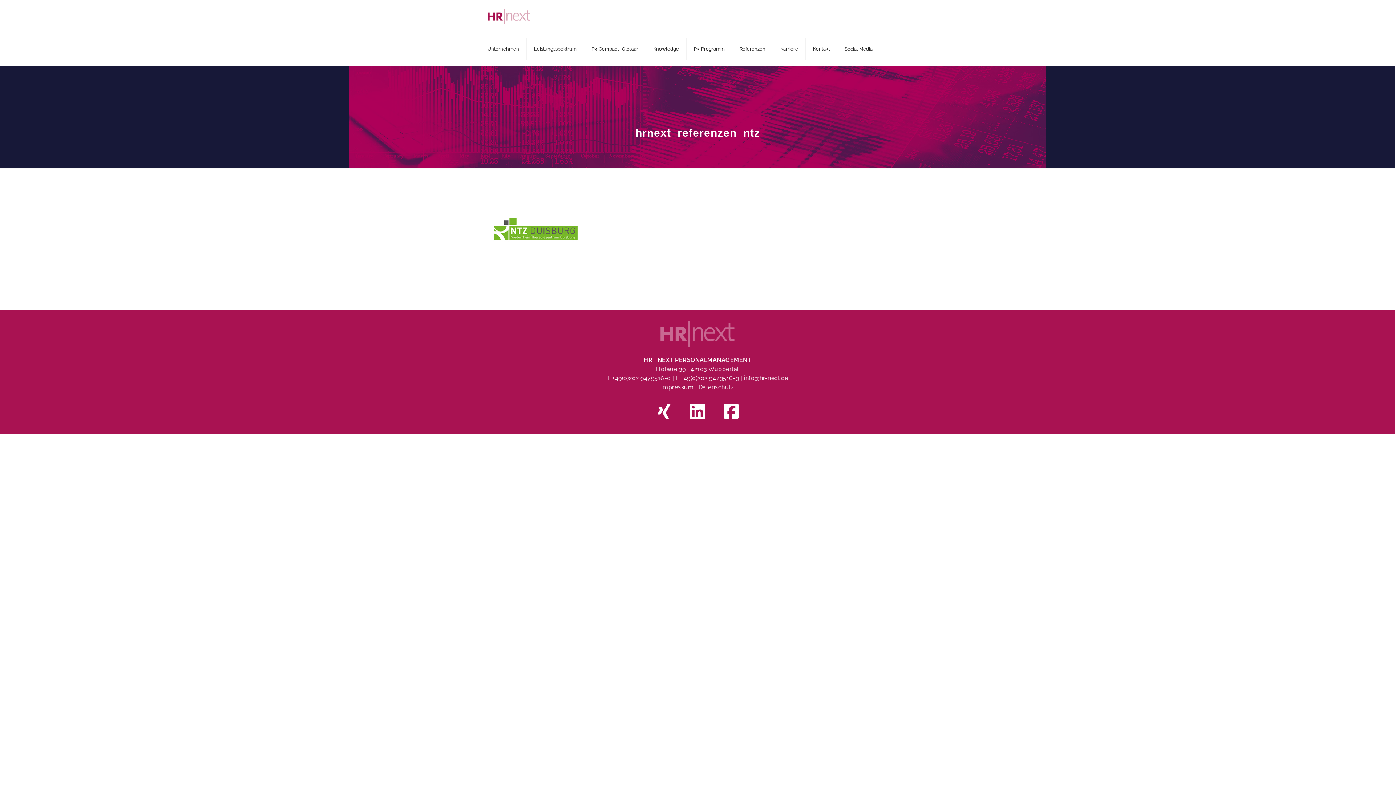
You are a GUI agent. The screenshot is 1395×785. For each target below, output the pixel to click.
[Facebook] (731, 413)
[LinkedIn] (697, 413)
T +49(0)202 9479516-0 (639, 378)
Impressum (677, 387)
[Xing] (664, 413)
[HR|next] (696, 16)
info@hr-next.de (766, 378)
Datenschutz (716, 387)
